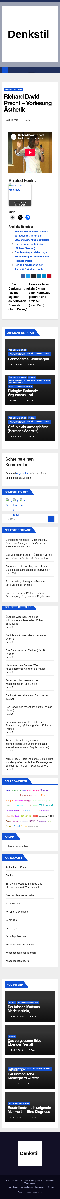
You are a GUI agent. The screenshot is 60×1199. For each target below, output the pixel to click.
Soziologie (12, 928)
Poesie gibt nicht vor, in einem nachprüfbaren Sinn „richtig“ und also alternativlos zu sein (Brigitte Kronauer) (27, 744)
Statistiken (28, 811)
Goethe (44, 790)
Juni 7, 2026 (16, 1050)
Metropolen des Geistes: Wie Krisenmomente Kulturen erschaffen (26, 666)
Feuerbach (18, 800)
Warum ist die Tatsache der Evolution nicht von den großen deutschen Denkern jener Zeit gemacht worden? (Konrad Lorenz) (29, 762)
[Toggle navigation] (31, 70)
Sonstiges (11, 920)
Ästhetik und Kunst (13, 89)
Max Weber (20, 805)
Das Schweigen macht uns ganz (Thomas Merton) (29, 708)
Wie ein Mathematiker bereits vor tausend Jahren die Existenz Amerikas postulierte (32, 236)
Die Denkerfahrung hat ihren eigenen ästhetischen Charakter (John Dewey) (18, 296)
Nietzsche (16, 790)
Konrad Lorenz (35, 796)
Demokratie (42, 821)
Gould (17, 816)
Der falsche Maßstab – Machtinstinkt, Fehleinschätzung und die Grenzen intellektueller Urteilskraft (26, 543)
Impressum (40, 1187)
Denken (31, 377)
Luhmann (25, 795)
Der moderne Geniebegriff (28, 358)
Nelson (24, 790)
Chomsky (16, 821)
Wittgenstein (46, 805)
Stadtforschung (33, 826)
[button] (55, 70)
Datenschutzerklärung (23, 1187)
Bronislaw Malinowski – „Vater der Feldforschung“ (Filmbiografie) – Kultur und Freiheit (30, 725)
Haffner (50, 821)
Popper (35, 805)
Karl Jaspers (33, 790)
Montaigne (42, 816)
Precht (27, 119)
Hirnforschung (13, 903)
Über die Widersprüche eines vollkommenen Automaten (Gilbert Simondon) (25, 620)
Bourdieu (50, 816)
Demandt (21, 811)
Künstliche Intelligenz (42, 800)
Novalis (33, 821)
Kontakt (51, 1187)
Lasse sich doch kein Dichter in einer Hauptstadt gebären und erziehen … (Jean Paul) (40, 294)
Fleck (30, 364)
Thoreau (9, 821)
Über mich (37, 1192)
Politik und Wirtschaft (17, 911)
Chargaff (24, 826)
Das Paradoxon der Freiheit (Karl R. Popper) (26, 651)
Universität (9, 796)
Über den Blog (24, 1192)
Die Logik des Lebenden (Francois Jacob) (29, 695)
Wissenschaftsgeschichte (20, 387)
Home (8, 1187)
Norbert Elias (24, 821)
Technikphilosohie (16, 936)
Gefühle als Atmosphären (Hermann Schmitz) (28, 428)
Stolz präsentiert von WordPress (20, 1180)
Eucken (45, 810)
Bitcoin (8, 790)
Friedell (17, 826)
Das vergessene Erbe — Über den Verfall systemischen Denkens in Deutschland (29, 556)
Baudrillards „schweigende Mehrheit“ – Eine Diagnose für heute (27, 583)
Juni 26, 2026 (17, 1016)
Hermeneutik (36, 811)
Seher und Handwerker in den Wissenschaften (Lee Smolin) (22, 681)
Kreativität (16, 796)
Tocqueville (25, 815)
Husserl (35, 816)
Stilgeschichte (10, 816)
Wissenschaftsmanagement (21, 952)
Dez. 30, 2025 (17, 1117)
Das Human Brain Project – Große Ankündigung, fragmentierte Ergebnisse (28, 594)
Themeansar (30, 1183)
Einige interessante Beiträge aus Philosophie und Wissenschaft (29, 354)
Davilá (13, 806)
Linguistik (29, 806)
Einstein (9, 825)
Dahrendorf (12, 810)
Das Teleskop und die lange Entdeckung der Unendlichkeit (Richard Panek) (32, 256)
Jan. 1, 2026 (16, 1083)
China (8, 805)
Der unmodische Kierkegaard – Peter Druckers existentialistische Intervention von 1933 (28, 570)
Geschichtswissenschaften (20, 895)
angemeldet (22, 473)
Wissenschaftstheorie (18, 961)
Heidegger (27, 800)
